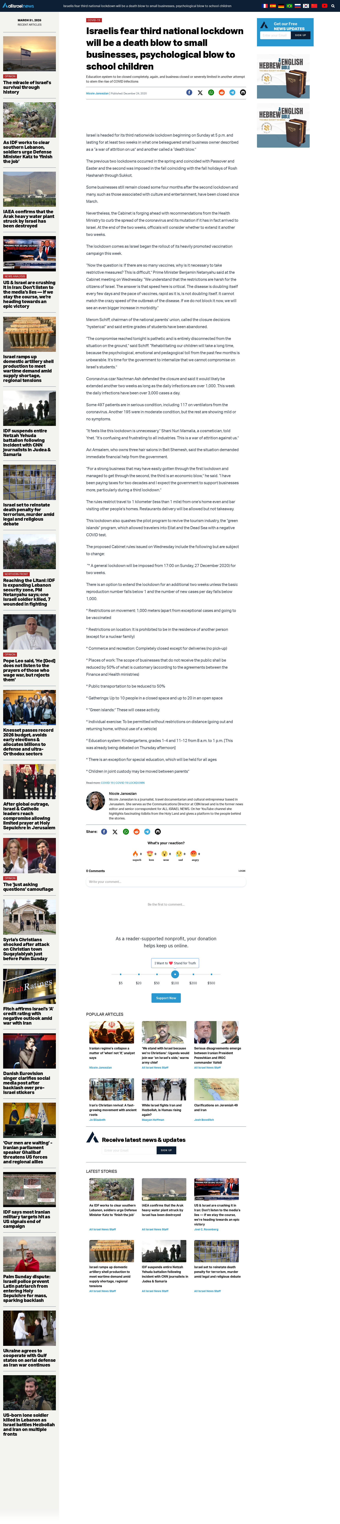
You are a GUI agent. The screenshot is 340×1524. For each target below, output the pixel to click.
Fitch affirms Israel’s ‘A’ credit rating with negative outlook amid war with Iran (28, 1016)
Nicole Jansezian (97, 93)
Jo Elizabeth (97, 1119)
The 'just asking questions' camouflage (28, 886)
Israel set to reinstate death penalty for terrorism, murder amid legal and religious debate (28, 514)
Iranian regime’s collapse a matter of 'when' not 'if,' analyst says (112, 1053)
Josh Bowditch (204, 1119)
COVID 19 (108, 782)
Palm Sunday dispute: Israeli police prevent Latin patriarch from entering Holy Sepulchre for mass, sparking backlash (26, 1288)
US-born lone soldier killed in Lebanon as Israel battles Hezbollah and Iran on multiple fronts (29, 1424)
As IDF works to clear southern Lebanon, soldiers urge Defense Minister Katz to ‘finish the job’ (28, 151)
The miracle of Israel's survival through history (27, 87)
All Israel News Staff (155, 1067)
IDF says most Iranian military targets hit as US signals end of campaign (26, 1219)
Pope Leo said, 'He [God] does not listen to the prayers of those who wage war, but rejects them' (29, 670)
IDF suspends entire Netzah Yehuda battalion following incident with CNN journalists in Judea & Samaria (27, 442)
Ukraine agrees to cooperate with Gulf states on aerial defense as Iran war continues (29, 1358)
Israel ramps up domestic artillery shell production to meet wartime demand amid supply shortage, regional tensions (28, 368)
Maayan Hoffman (153, 1119)
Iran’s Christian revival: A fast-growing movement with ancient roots (113, 1110)
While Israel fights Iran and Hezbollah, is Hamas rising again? (162, 1110)
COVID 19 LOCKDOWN (130, 782)
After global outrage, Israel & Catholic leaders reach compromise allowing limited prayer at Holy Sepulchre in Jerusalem (29, 815)
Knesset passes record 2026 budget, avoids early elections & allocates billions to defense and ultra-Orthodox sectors (28, 742)
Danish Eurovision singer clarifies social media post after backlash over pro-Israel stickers (26, 1082)
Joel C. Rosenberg (206, 1229)
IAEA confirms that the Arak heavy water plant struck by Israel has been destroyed (28, 219)
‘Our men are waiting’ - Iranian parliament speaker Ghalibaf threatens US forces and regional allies (27, 1152)
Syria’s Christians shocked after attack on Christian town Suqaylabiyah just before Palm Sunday (26, 949)
